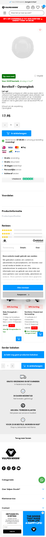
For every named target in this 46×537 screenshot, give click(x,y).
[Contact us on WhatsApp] (41, 480)
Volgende (12, 531)
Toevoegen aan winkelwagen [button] (18, 338)
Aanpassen (21, 295)
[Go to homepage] (10, 7)
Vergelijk (39, 76)
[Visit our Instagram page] (9, 468)
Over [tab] (38, 248)
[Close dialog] (43, 513)
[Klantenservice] (28, 7)
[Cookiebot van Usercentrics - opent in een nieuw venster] (33, 241)
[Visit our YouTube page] (19, 468)
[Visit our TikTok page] (14, 468)
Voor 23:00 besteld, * (24, 2)
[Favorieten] (38, 7)
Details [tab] (23, 248)
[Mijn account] (33, 7)
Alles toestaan (23, 288)
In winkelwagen (19, 133)
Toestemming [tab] (8, 248)
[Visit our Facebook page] (4, 468)
